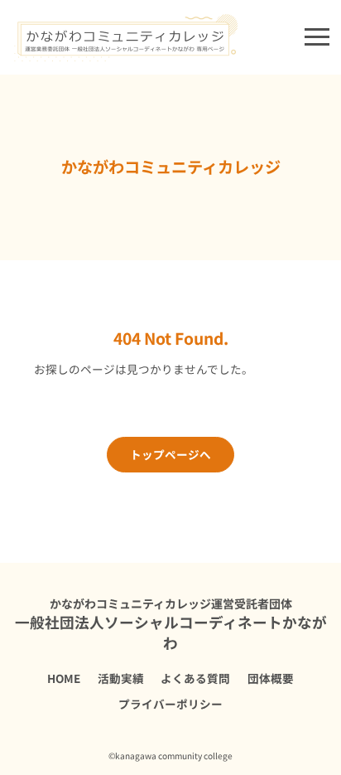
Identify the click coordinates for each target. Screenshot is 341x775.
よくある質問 (195, 678)
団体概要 (270, 678)
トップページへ (170, 454)
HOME (63, 678)
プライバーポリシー (170, 703)
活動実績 (121, 678)
